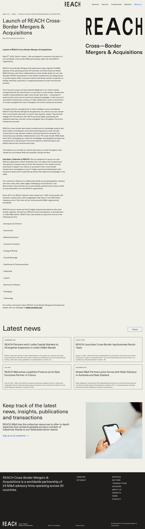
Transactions (116, 4)
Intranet (81, 480)
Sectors (105, 4)
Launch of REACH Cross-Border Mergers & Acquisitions (39, 14)
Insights (116, 492)
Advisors (127, 4)
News (14, 14)
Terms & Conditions (54, 525)
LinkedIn (81, 477)
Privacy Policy (80, 525)
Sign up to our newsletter (14, 435)
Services (95, 4)
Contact (116, 499)
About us (137, 4)
